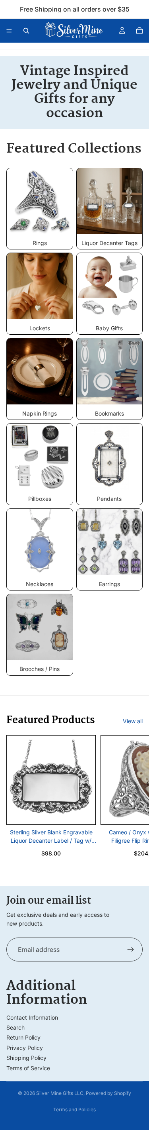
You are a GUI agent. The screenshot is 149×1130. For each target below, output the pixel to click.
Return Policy (23, 1037)
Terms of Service (28, 1068)
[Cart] (139, 30)
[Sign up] (130, 949)
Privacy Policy (24, 1047)
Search (15, 1027)
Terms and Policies (74, 1109)
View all (133, 721)
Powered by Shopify (108, 1093)
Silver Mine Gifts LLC (59, 1093)
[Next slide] (134, 804)
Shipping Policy (26, 1057)
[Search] (26, 30)
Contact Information (32, 1017)
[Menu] (9, 31)
